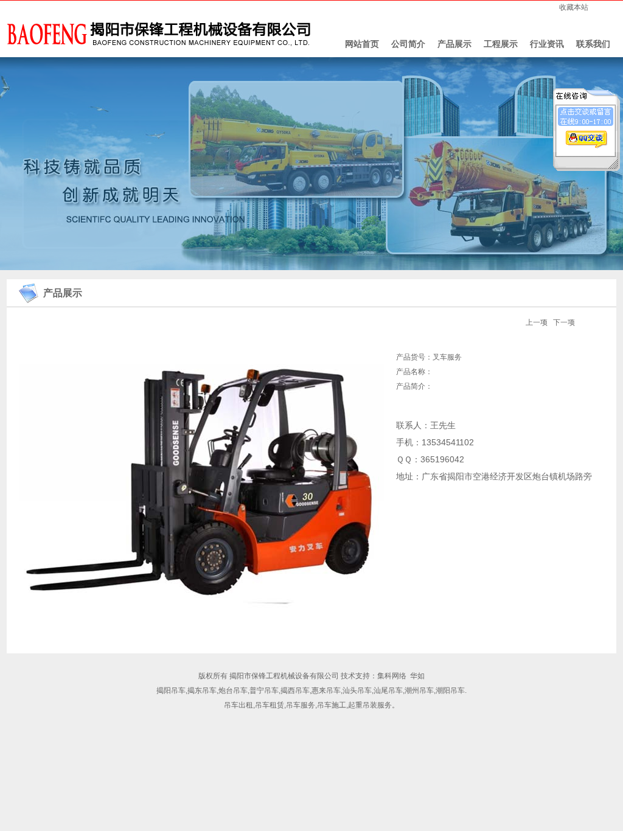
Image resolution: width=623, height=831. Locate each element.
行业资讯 (547, 44)
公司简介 (408, 44)
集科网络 (391, 676)
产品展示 (454, 44)
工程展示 (501, 44)
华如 (417, 676)
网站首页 (362, 44)
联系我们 (593, 44)
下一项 (564, 322)
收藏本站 (573, 7)
